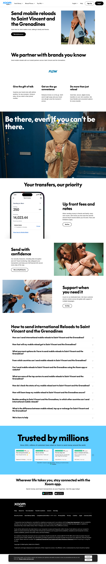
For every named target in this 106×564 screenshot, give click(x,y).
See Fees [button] (67, 224)
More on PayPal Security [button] (20, 269)
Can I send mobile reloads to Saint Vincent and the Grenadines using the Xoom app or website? (49, 368)
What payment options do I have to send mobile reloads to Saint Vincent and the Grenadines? (47, 352)
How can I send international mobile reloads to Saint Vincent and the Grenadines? (48, 337)
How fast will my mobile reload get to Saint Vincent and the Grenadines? (44, 344)
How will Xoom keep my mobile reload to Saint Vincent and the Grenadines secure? (48, 392)
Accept (88, 556)
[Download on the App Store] (59, 494)
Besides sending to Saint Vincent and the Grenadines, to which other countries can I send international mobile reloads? (50, 400)
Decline (88, 559)
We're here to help (20, 417)
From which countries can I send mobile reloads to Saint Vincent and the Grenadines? (49, 360)
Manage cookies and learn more (26, 559)
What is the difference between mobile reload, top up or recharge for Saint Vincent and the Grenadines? (50, 409)
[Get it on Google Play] (47, 494)
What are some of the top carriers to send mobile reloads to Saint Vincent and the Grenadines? (47, 377)
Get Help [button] (67, 306)
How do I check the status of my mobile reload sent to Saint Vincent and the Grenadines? (51, 385)
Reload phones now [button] (18, 34)
